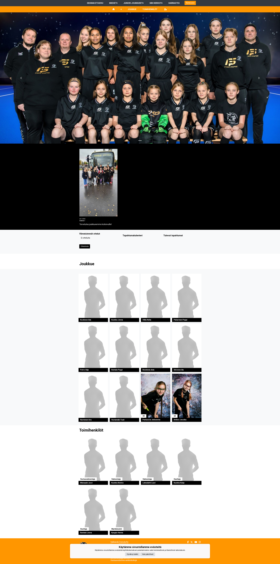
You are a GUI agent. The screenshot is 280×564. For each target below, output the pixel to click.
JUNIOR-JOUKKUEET (133, 3)
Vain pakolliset (147, 554)
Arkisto (191, 3)
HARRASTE (174, 3)
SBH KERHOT (156, 3)
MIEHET (113, 3)
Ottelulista (85, 246)
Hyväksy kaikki (132, 554)
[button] (21, 78)
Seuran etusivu (95, 3)
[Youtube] (195, 542)
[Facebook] (187, 542)
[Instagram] (199, 542)
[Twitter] (191, 542)
